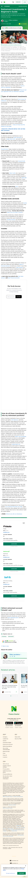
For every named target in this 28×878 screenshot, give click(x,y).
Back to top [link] (6, 646)
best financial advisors (13, 277)
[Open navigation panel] (1, 2)
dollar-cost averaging (20, 436)
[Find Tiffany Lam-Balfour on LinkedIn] (14, 656)
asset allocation (18, 137)
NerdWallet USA (15, 860)
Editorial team (6, 751)
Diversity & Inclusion (8, 744)
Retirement (7, 6)
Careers (4, 740)
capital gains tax (16, 444)
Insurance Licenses (12, 804)
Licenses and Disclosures (18, 796)
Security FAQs (18, 738)
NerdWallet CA (15, 863)
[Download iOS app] (9, 723)
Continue (21, 873)
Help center (17, 736)
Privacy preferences (7, 774)
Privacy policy (6, 769)
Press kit (5, 755)
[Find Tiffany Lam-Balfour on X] (10, 656)
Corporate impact (7, 742)
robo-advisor (19, 267)
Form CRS (18, 827)
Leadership (5, 738)
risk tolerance (14, 419)
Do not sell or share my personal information (7, 777)
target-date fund (10, 139)
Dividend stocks (11, 219)
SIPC (20, 825)
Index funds (12, 173)
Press (4, 753)
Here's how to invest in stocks (14, 212)
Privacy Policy (10, 828)
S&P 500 (24, 177)
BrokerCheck (14, 830)
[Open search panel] (13, 2)
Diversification (4, 149)
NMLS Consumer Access (7, 796)
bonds (25, 203)
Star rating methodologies (6, 749)
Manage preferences (10, 873)
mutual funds (21, 161)
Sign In (18, 2)
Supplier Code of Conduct (7, 766)
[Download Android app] (18, 723)
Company (5, 736)
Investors (5, 757)
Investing (4, 636)
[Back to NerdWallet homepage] (2, 6)
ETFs (16, 186)
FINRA (17, 825)
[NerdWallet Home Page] (5, 2)
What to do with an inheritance (14, 514)
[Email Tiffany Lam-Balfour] (12, 656)
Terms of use (6, 763)
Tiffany (14, 654)
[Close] (25, 865)
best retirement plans (13, 617)
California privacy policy (7, 771)
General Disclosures (18, 829)
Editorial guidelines (7, 746)
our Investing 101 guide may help (13, 506)
